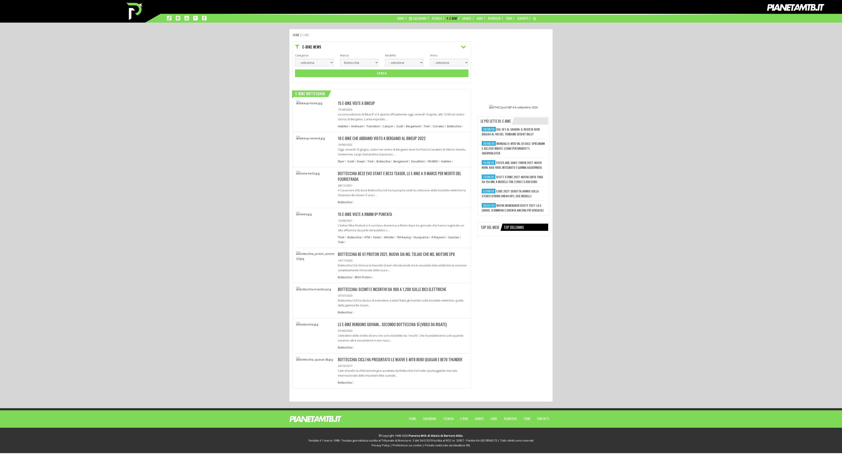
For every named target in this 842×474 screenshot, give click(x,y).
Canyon (388, 126)
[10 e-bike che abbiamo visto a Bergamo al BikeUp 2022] (310, 138)
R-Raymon (438, 237)
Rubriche (510, 418)
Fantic (377, 237)
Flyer (341, 161)
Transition (373, 126)
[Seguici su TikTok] (169, 18)
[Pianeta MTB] (323, 419)
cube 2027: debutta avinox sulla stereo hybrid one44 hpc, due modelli (510, 193)
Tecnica (448, 418)
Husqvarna (421, 237)
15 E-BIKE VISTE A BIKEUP (356, 103)
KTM (367, 237)
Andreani (357, 126)
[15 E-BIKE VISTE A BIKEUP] (309, 103)
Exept (360, 161)
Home (412, 418)
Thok (341, 237)
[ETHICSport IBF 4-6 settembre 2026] (513, 107)
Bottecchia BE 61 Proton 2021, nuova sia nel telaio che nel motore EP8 (396, 254)
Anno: (434, 55)
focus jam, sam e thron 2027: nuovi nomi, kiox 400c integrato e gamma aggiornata (512, 165)
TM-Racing (403, 237)
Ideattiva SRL (461, 445)
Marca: (344, 55)
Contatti (543, 418)
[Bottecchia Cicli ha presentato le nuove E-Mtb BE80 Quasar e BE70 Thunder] (314, 359)
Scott (399, 126)
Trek (427, 126)
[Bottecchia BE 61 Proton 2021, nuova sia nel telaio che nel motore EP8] (315, 256)
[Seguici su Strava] (195, 18)
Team (526, 418)
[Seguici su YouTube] (187, 18)
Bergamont (413, 126)
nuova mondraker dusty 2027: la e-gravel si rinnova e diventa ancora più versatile (513, 207)
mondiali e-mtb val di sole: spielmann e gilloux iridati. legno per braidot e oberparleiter (513, 148)
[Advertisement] (513, 69)
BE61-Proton (363, 277)
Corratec (438, 126)
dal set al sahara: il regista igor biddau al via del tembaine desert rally (511, 131)
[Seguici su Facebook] (204, 18)
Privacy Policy (381, 445)
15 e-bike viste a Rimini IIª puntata (365, 214)
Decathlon (418, 161)
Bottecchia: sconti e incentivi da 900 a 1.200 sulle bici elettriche (392, 289)
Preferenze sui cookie (407, 445)
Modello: (390, 55)
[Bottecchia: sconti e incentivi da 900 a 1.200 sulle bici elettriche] (313, 289)
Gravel (479, 418)
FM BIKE (433, 161)
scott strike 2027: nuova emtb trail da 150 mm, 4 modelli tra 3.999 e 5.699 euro (512, 179)
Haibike (343, 126)
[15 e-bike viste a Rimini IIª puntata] (304, 214)
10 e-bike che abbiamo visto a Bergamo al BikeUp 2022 (382, 138)
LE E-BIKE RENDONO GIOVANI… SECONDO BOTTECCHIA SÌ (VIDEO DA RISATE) (392, 324)
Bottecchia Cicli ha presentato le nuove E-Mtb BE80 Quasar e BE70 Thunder (400, 359)
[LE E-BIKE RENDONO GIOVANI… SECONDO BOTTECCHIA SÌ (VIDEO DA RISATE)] (307, 324)
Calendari (429, 418)
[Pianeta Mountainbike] (134, 11)
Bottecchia (454, 126)
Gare (494, 418)
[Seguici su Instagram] (178, 18)
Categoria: (302, 55)
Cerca (382, 73)
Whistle (389, 237)
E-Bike (464, 418)
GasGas (453, 237)
